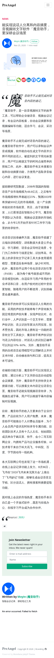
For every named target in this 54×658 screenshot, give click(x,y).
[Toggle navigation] (48, 5)
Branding (39, 649)
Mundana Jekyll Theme (24, 654)
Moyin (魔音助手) (21, 41)
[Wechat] (11, 81)
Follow (34, 41)
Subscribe (27, 566)
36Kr (21, 517)
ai (4, 526)
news (5, 18)
